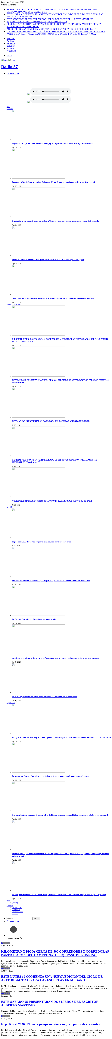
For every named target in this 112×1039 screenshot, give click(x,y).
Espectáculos (11, 703)
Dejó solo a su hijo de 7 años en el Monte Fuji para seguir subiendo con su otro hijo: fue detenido (52, 143)
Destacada (5, 943)
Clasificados (16, 910)
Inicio (8, 107)
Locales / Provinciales (14, 304)
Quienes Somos (17, 908)
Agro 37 (9, 507)
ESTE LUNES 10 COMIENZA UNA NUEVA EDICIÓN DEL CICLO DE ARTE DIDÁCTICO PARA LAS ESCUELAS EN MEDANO (52, 978)
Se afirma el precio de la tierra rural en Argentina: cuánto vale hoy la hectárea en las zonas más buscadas (55, 658)
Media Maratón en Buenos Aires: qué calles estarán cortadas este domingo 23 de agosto (48, 259)
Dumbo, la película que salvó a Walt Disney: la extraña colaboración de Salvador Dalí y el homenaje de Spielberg (59, 895)
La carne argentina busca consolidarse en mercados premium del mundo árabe (44, 697)
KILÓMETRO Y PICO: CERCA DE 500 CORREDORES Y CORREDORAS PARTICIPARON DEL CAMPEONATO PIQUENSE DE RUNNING (55, 953)
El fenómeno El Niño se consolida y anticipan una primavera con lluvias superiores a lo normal (51, 580)
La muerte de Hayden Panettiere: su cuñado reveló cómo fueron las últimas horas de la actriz (50, 776)
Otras (8, 900)
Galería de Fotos (17, 912)
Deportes (15, 902)
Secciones (10, 906)
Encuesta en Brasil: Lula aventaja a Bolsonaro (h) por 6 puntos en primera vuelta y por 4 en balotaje (54, 182)
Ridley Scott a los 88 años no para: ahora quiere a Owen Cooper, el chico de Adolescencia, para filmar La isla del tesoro (61, 737)
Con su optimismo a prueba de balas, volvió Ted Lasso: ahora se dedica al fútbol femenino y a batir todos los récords (60, 815)
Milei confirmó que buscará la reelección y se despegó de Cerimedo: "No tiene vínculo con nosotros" (53, 298)
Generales (10, 109)
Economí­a (15, 904)
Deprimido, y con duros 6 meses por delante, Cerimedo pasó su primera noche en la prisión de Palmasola (55, 221)
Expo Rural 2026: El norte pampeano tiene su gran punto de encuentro (37, 21)
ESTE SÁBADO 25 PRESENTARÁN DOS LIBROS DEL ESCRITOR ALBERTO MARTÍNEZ (50, 19)
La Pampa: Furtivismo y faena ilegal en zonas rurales (34, 619)
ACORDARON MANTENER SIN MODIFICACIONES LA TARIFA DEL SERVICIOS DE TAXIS (51, 29)
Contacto (15, 914)
